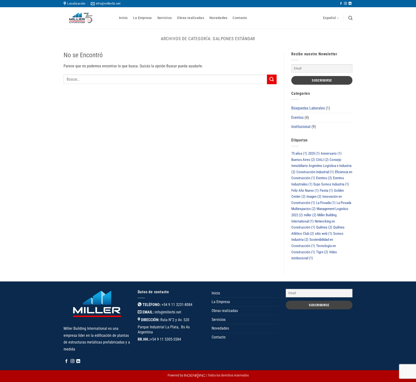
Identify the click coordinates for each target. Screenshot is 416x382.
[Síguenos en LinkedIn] (350, 3)
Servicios (164, 18)
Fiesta (326, 190)
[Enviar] (272, 79)
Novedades (218, 18)
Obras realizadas (190, 18)
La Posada (326, 203)
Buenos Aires (303, 160)
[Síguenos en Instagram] (345, 3)
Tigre (322, 252)
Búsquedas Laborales (308, 108)
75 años (299, 153)
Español (329, 18)
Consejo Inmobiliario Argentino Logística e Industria (321, 166)
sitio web (323, 233)
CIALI (322, 160)
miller (310, 215)
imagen (313, 196)
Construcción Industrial (315, 172)
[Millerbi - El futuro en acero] (88, 18)
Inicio (123, 18)
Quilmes (324, 227)
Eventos (297, 117)
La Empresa (142, 18)
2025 (314, 153)
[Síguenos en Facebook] (340, 3)
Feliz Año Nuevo (305, 190)
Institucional (301, 126)
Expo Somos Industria (331, 184)
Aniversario (331, 153)
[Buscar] (350, 18)
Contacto (240, 18)
